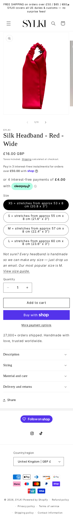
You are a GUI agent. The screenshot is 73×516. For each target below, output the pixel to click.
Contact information (50, 512)
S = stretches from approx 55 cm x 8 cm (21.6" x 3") (36, 217)
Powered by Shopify (35, 499)
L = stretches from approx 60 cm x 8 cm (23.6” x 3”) (36, 242)
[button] (8, 23)
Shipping (26, 159)
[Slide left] (27, 122)
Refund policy (60, 499)
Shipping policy (24, 512)
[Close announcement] (68, 5)
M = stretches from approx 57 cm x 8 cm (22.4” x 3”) (36, 230)
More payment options (36, 325)
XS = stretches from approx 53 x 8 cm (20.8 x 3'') (36, 204)
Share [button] (11, 400)
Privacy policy (26, 506)
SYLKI (19, 499)
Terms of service (49, 506)
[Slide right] (45, 122)
